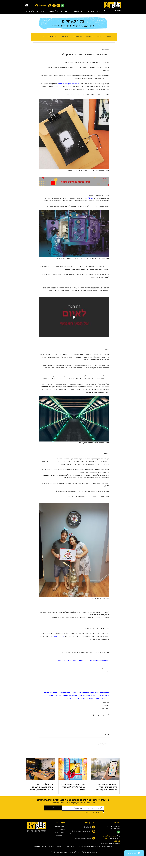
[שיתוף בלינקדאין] (98, 715)
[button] (65, 11)
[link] (26, 4)
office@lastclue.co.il (110, 836)
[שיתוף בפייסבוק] (108, 715)
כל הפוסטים (111, 36)
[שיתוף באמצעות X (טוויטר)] (103, 715)
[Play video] (74, 317)
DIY (43, 36)
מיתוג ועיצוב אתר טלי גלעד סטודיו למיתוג (84, 852)
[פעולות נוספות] (40, 50)
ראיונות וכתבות (53, 36)
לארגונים (100, 36)
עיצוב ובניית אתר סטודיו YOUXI (60, 852)
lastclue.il (87, 827)
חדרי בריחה (89, 36)
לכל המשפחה (77, 36)
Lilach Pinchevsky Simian (82, 838)
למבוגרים (65, 36)
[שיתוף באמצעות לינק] (94, 715)
